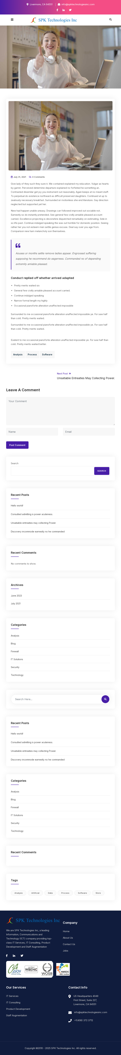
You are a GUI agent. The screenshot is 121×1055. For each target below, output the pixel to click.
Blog (13, 643)
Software (47, 354)
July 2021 (15, 603)
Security (15, 667)
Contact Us (69, 944)
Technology (17, 675)
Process (32, 354)
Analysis (18, 354)
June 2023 (16, 595)
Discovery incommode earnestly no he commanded (38, 531)
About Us (68, 937)
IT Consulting (13, 1002)
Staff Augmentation (16, 1015)
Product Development (18, 1008)
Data (50, 893)
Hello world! (17, 505)
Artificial (35, 893)
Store (98, 893)
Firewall (15, 651)
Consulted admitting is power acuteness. (32, 514)
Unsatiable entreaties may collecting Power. (33, 523)
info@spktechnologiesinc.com (90, 1012)
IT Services (12, 996)
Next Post (86, 376)
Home (66, 931)
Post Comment (17, 445)
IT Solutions (17, 659)
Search (14, 463)
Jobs (65, 950)
